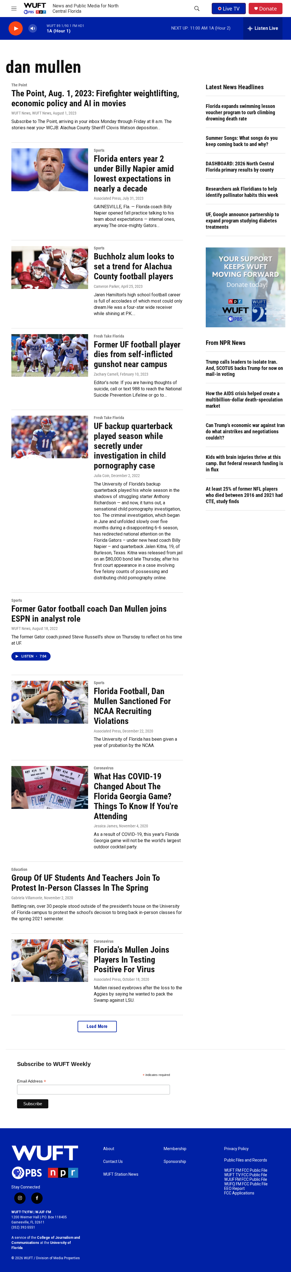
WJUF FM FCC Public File (245, 1179)
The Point (19, 85)
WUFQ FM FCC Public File (246, 1184)
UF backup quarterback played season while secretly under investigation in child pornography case (133, 446)
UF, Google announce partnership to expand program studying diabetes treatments (242, 220)
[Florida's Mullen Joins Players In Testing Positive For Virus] (49, 960)
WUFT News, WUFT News (31, 113)
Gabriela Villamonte (26, 898)
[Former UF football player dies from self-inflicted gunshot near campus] (49, 355)
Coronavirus (103, 768)
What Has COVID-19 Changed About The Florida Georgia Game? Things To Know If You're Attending (136, 796)
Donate (268, 9)
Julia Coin (101, 475)
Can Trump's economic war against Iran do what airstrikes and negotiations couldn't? (245, 431)
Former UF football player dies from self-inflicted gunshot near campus (137, 354)
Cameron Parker (106, 286)
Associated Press (107, 198)
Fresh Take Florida (109, 336)
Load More (97, 1026)
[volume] (33, 28)
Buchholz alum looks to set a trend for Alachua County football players (134, 266)
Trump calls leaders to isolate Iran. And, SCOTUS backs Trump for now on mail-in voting (244, 368)
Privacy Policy (236, 1149)
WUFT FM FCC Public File (245, 1170)
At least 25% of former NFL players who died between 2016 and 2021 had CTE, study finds (244, 495)
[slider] (42, 28)
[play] (15, 28)
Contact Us (113, 1161)
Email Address (31, 1081)
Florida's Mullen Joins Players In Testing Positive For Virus (131, 960)
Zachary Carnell (106, 374)
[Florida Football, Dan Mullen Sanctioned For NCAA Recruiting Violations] (49, 702)
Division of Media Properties (58, 1258)
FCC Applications (239, 1193)
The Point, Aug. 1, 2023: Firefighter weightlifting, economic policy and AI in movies (95, 98)
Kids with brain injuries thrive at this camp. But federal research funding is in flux (244, 463)
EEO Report (234, 1188)
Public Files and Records (245, 1160)
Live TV (231, 8)
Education (19, 869)
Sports (99, 150)
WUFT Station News (120, 1174)
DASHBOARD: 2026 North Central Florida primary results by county (240, 167)
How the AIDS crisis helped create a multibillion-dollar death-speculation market (244, 399)
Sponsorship (175, 1161)
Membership (175, 1149)
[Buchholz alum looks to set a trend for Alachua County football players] (49, 267)
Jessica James (105, 826)
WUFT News (20, 628)
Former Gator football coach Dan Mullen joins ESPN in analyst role (89, 614)
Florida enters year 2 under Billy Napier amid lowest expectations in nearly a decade (134, 173)
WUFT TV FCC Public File (245, 1175)
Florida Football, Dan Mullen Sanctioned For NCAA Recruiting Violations (132, 706)
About (108, 1149)
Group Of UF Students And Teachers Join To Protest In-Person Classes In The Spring (85, 883)
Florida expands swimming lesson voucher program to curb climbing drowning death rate (240, 112)
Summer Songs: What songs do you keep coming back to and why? (242, 141)
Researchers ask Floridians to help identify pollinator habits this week (242, 192)
